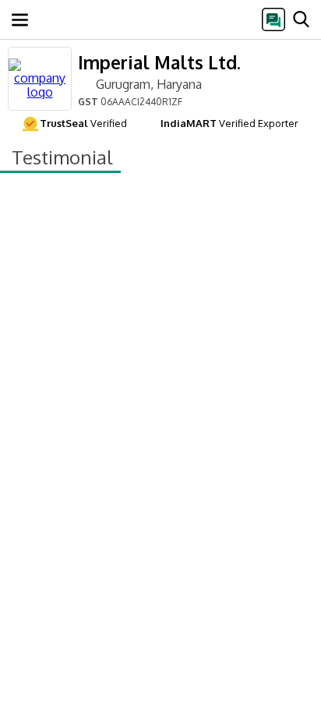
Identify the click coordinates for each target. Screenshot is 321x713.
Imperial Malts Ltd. (159, 62)
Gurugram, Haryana (149, 83)
